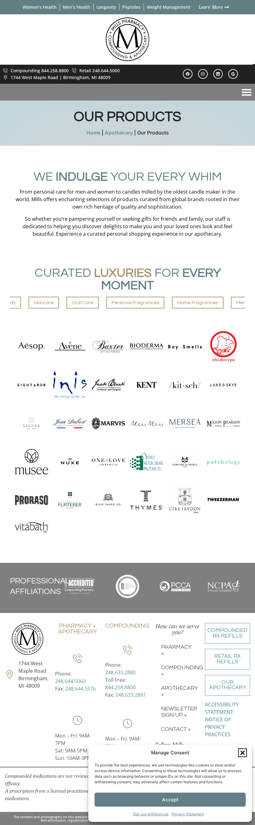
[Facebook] (187, 74)
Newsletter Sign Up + (179, 712)
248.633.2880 (120, 672)
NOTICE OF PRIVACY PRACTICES (218, 727)
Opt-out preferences (151, 814)
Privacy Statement (188, 814)
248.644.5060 (70, 681)
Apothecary (119, 133)
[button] (242, 753)
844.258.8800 (120, 687)
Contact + (176, 729)
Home (93, 133)
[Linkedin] (218, 74)
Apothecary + (179, 691)
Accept (170, 800)
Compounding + (180, 671)
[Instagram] (203, 74)
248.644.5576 (80, 688)
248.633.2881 (130, 694)
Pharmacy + (176, 650)
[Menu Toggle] (246, 92)
